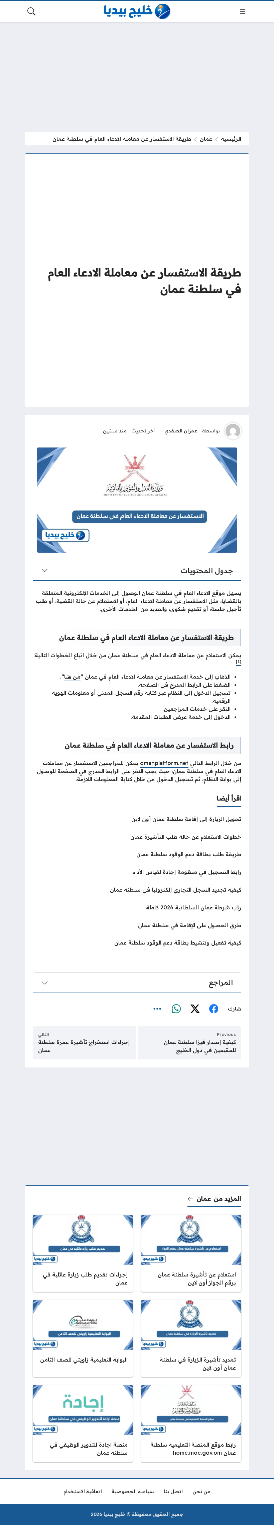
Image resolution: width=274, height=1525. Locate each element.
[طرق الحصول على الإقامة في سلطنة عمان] (137, 925)
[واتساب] (176, 1009)
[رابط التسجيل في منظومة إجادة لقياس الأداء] (137, 872)
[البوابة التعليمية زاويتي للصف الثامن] (83, 1338)
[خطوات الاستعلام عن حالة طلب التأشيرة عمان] (137, 837)
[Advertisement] (137, 77)
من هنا (72, 676)
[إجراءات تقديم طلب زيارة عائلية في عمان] (83, 1253)
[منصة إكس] (194, 1009)
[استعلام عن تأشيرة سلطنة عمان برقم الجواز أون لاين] (191, 1253)
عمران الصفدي (180, 431)
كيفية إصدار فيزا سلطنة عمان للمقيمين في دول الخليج (200, 1046)
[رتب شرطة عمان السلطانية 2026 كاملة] (137, 907)
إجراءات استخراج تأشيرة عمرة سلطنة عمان (84, 1046)
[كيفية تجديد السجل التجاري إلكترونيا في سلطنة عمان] (137, 890)
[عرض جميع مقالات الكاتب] (233, 431)
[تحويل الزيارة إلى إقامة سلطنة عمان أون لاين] (137, 819)
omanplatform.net (164, 763)
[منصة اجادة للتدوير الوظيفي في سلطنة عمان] (83, 1423)
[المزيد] (157, 1009)
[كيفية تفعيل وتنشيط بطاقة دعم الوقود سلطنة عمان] (137, 943)
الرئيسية (231, 138)
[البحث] (31, 11)
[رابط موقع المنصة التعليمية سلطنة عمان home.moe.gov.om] (191, 1423)
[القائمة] (242, 11)
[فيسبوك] (213, 1009)
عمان (206, 138)
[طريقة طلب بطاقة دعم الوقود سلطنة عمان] (137, 854)
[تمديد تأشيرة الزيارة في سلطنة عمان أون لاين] (191, 1338)
